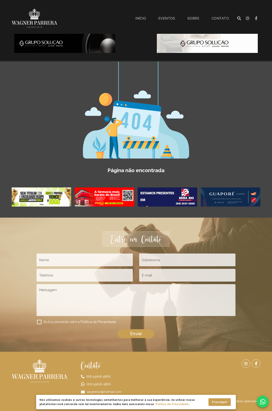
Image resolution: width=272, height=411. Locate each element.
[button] (239, 18)
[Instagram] (246, 363)
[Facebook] (256, 363)
